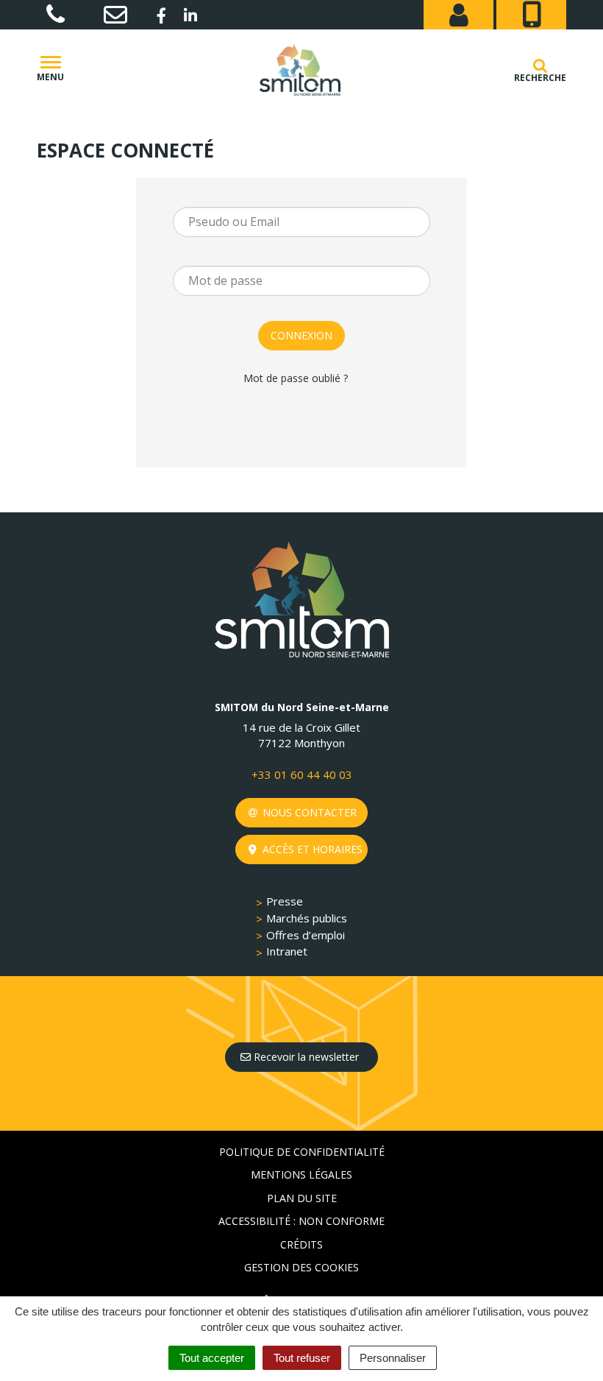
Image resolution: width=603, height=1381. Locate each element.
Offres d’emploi (305, 935)
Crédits (301, 1244)
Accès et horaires (311, 849)
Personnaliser (393, 1358)
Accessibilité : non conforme (301, 1221)
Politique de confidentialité (302, 1152)
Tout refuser (302, 1358)
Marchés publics (306, 918)
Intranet (286, 951)
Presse (284, 901)
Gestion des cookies (301, 1267)
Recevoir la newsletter (305, 1057)
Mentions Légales (301, 1175)
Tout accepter (211, 1358)
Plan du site (302, 1198)
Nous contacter (308, 812)
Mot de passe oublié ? (295, 378)
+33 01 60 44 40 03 (301, 774)
